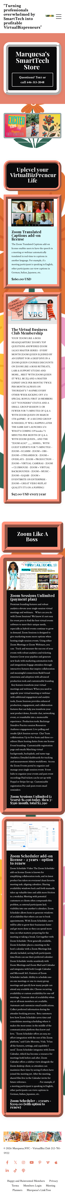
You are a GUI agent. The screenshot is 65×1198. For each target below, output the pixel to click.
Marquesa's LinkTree (39, 1190)
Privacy (53, 1181)
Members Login (32, 1186)
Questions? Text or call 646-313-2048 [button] (32, 79)
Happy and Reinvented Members (26, 1181)
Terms (15, 1186)
